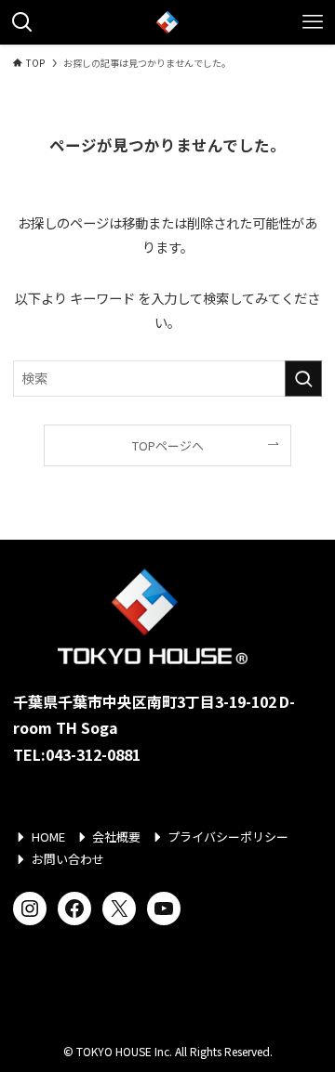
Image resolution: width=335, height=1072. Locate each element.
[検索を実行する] (303, 378)
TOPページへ (168, 445)
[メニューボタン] (312, 22)
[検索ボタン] (22, 22)
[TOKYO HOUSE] (167, 22)
